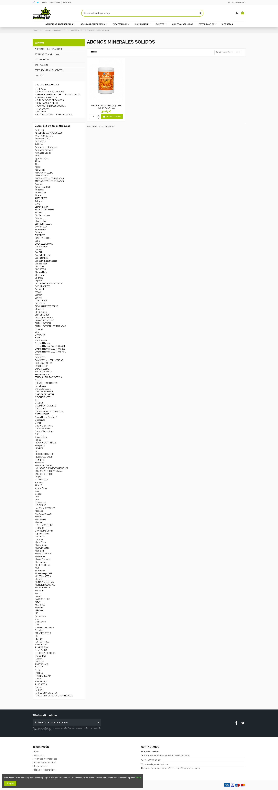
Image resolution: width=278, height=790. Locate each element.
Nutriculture (40, 616)
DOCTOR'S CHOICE (44, 318)
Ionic (37, 491)
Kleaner (38, 522)
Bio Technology (42, 215)
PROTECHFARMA (43, 676)
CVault (38, 292)
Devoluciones (55, 2)
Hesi (37, 451)
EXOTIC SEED (41, 366)
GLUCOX (39, 403)
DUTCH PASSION (43, 323)
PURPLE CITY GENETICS (46, 693)
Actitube (39, 144)
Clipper (38, 281)
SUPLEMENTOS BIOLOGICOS (50, 92)
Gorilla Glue (40, 408)
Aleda (37, 167)
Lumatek (39, 539)
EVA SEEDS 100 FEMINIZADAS (49, 360)
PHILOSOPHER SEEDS (45, 653)
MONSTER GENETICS (45, 585)
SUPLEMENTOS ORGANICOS (50, 100)
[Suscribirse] (98, 722)
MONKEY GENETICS (44, 582)
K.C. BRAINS (40, 505)
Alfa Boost (39, 170)
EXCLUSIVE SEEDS (43, 363)
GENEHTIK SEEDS (43, 397)
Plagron (38, 659)
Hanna (38, 440)
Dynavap (39, 329)
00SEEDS (39, 130)
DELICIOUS (40, 303)
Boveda (38, 232)
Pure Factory (41, 681)
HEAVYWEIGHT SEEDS (45, 443)
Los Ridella (40, 536)
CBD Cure (39, 266)
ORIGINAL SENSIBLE (44, 627)
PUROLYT (39, 690)
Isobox (38, 494)
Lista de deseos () (237, 2)
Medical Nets (41, 562)
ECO (37, 332)
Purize (38, 687)
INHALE (38, 485)
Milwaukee (40, 571)
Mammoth (39, 551)
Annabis (38, 184)
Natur (37, 602)
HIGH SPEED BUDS (43, 457)
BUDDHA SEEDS (42, 238)
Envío (44, 2)
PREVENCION (43, 109)
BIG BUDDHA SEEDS (44, 209)
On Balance (40, 622)
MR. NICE (39, 590)
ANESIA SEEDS (41, 175)
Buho (37, 241)
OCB (37, 619)
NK (36, 613)
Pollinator (39, 661)
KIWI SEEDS (40, 519)
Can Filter (39, 252)
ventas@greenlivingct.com (156, 764)
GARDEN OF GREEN (44, 394)
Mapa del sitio (40, 766)
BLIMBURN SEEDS (43, 224)
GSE (37, 434)
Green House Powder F (46, 417)
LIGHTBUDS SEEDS (44, 525)
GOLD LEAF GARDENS (45, 406)
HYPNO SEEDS (42, 480)
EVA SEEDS (40, 357)
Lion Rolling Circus (44, 531)
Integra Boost (41, 488)
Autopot (38, 201)
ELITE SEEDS (41, 340)
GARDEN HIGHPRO (44, 391)
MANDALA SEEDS (43, 553)
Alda (37, 164)
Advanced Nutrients (44, 150)
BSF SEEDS (40, 235)
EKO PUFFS (40, 335)
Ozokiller (39, 630)
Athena (38, 195)
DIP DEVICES (41, 312)
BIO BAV (39, 212)
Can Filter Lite (41, 258)
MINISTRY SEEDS (43, 576)
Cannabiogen (41, 264)
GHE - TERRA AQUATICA (47, 85)
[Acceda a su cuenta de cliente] (237, 13)
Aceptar (10, 783)
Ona (37, 624)
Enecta (38, 355)
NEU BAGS (40, 605)
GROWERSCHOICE (44, 426)
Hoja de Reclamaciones (45, 770)
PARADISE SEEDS (43, 633)
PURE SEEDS (41, 684)
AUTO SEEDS (41, 198)
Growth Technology (44, 431)
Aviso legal (67, 2)
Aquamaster (40, 192)
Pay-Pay (38, 639)
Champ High (41, 272)
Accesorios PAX (42, 139)
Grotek (38, 423)
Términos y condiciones (45, 759)
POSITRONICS (41, 664)
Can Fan (38, 249)
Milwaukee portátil (43, 573)
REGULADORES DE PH (47, 103)
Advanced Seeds (43, 153)
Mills (37, 568)
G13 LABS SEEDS (43, 389)
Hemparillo (40, 445)
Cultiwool (39, 289)
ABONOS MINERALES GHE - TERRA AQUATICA (58, 94)
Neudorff (39, 607)
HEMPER (39, 448)
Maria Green (40, 556)
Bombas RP (40, 229)
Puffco (38, 678)
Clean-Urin (40, 275)
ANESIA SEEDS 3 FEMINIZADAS (49, 178)
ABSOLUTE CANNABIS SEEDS (48, 133)
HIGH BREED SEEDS (44, 454)
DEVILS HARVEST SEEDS (46, 306)
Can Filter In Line (42, 255)
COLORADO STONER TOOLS (48, 283)
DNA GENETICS (42, 315)
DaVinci (38, 298)
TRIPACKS (41, 89)
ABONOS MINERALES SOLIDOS (51, 106)
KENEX (38, 517)
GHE (37, 400)
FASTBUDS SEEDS (43, 371)
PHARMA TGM (41, 647)
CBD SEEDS (40, 269)
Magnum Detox (42, 548)
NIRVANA (39, 610)
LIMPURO (39, 528)
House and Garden (44, 465)
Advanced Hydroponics (46, 147)
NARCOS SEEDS (42, 599)
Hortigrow (39, 460)
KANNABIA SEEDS (43, 514)
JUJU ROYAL (41, 502)
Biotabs (38, 218)
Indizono (39, 482)
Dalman (38, 295)
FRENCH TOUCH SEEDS (46, 383)
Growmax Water (42, 428)
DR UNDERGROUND (44, 320)
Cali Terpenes (41, 246)
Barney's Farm (41, 207)
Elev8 (37, 337)
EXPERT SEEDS (42, 369)
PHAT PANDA (41, 650)
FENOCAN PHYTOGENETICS (48, 377)
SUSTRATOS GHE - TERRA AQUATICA (54, 114)
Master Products (42, 559)
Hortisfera (39, 462)
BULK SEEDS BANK (44, 244)
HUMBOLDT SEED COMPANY (48, 471)
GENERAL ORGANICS (47, 97)
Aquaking (39, 190)
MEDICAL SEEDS (42, 565)
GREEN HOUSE (42, 414)
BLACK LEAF (41, 221)
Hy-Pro (38, 477)
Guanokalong (41, 437)
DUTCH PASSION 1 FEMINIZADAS (50, 326)
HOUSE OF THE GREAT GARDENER (51, 468)
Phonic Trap (40, 656)
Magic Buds (40, 542)
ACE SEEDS (40, 141)
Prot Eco (39, 673)
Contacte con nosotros (45, 762)
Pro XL (38, 670)
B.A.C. (37, 204)
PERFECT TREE (42, 642)
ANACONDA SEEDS (44, 173)
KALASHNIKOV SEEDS (45, 508)
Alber (37, 161)
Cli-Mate (39, 278)
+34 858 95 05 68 (152, 760)
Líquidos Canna (42, 534)
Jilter (37, 499)
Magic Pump (41, 545)
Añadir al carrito (113, 116)
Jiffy (37, 497)
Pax (36, 636)
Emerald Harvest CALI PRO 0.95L (50, 346)
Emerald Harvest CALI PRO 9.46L (50, 352)
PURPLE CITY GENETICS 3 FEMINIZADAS (54, 696)
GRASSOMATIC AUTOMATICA (49, 411)
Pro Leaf (39, 667)
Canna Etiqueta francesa (46, 261)
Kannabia (39, 511)
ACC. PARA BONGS (44, 136)
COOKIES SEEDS (42, 286)
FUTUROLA (40, 386)
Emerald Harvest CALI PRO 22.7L (50, 349)
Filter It (38, 380)
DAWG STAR (41, 300)
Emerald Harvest (42, 343)
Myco (37, 593)
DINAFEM (39, 309)
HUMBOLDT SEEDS (44, 474)
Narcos (38, 596)
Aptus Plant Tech (42, 187)
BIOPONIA (41, 112)
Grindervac (40, 420)
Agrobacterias (41, 158)
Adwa (37, 155)
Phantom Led (41, 644)
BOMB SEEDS (41, 227)
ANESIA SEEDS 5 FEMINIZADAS (49, 181)
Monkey (38, 579)
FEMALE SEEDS (42, 374)
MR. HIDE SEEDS (42, 587)
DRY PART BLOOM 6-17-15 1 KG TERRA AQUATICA (106, 106)
